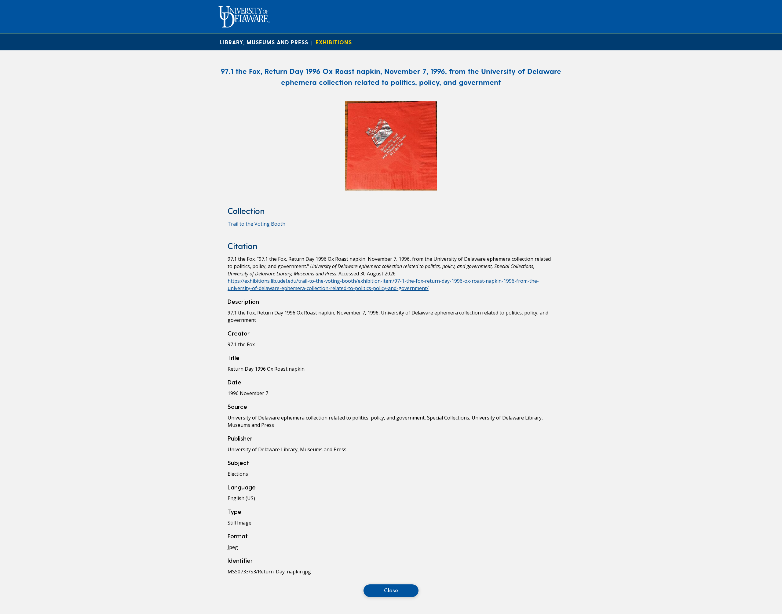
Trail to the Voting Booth (256, 223)
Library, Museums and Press (264, 42)
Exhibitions (334, 42)
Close (391, 590)
